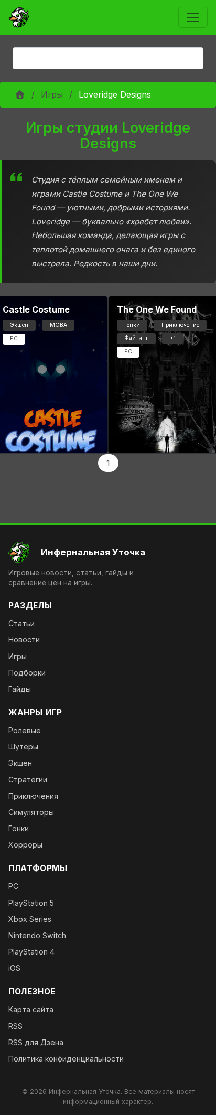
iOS (14, 967)
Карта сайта (30, 1009)
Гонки (18, 828)
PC (13, 886)
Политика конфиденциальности (66, 1058)
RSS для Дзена (35, 1042)
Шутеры (23, 746)
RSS (15, 1026)
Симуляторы (31, 812)
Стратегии (27, 779)
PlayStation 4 (31, 951)
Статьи (21, 623)
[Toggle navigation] (193, 17)
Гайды (19, 688)
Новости (24, 639)
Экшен (20, 762)
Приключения (33, 795)
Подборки (27, 672)
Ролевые (24, 730)
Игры (52, 94)
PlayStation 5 (31, 902)
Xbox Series (29, 919)
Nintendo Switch (37, 935)
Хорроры (25, 844)
